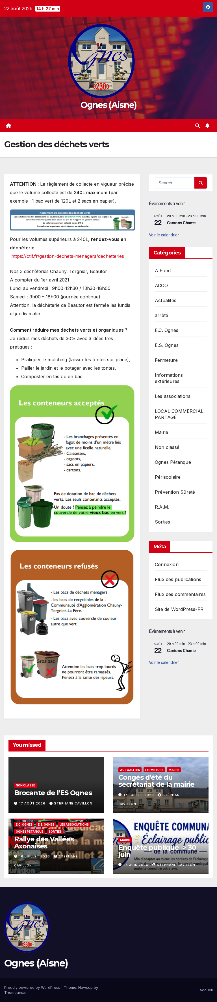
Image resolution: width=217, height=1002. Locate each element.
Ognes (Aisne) (109, 105)
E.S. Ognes (167, 345)
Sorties (162, 522)
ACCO (161, 285)
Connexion (167, 564)
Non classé (167, 447)
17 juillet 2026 (139, 795)
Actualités (165, 300)
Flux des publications (178, 579)
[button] (197, 125)
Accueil (206, 990)
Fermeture (166, 360)
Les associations (172, 396)
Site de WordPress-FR (179, 609)
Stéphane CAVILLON (73, 803)
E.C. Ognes (166, 330)
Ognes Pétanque (173, 462)
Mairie (161, 432)
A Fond (163, 270)
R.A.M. (162, 507)
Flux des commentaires (180, 594)
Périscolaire (168, 477)
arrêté (161, 315)
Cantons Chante (181, 222)
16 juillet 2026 (35, 856)
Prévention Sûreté (175, 492)
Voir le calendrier (164, 235)
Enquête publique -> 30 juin (157, 851)
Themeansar (15, 992)
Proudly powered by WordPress (32, 987)
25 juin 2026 (136, 865)
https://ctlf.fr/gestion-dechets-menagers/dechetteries (67, 256)
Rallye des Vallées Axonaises (43, 842)
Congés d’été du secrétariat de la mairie (156, 780)
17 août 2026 (33, 803)
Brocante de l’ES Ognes (53, 793)
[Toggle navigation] (104, 125)
